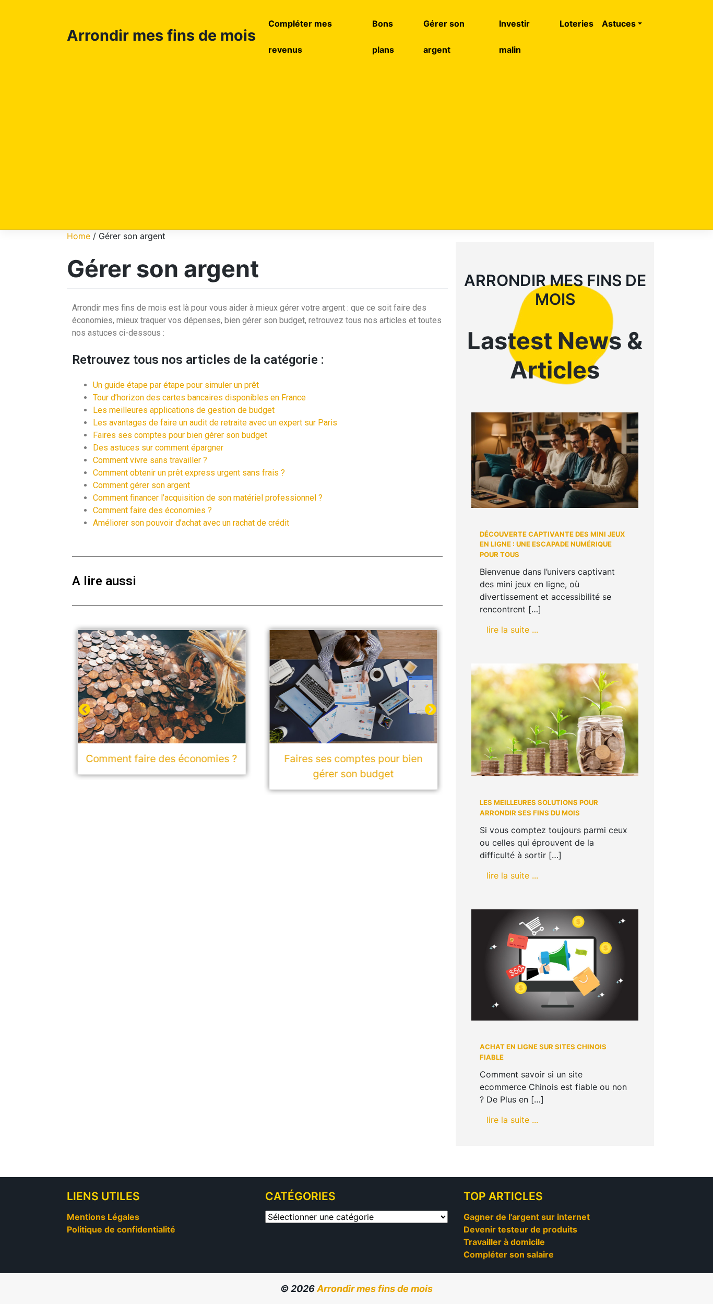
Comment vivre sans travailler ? (150, 460)
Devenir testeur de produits (520, 1229)
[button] (430, 709)
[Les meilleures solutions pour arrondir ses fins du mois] (554, 719)
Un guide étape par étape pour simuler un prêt (176, 385)
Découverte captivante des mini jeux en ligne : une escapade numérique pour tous (552, 544)
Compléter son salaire (509, 1254)
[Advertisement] (356, 145)
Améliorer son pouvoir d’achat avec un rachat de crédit (191, 523)
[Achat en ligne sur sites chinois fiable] (554, 965)
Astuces (619, 23)
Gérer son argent (444, 36)
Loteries (576, 23)
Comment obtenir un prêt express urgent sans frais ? (189, 473)
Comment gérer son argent (141, 485)
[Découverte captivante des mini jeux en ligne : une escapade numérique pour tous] (554, 460)
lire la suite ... (512, 629)
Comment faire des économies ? (152, 510)
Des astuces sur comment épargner (158, 448)
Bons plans (383, 36)
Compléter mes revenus (300, 36)
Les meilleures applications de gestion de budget (184, 410)
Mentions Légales (103, 1217)
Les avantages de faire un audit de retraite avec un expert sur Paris (215, 423)
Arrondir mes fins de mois (161, 35)
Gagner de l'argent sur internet (527, 1217)
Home (78, 236)
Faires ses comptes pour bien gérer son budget (180, 435)
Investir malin (514, 36)
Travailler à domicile (504, 1242)
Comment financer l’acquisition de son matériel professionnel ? (208, 498)
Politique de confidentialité (121, 1229)
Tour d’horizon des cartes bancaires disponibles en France (199, 397)
